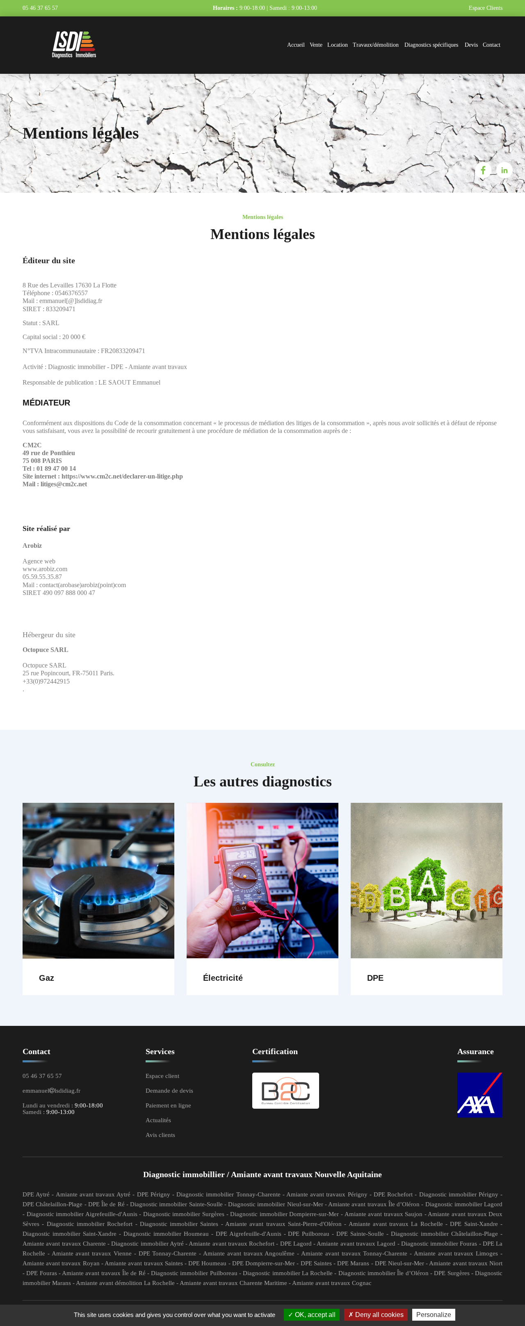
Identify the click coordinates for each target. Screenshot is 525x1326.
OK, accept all (314, 1314)
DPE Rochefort (393, 1194)
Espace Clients (485, 8)
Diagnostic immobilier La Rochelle (288, 1273)
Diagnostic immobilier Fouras (439, 1243)
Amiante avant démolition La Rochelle (125, 1283)
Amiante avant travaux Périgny (327, 1194)
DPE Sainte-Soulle (360, 1233)
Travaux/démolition (376, 45)
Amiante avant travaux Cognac (332, 1283)
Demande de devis (169, 1090)
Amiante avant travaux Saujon (384, 1214)
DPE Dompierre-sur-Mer (263, 1263)
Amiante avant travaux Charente (64, 1243)
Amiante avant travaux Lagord (356, 1243)
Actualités (158, 1120)
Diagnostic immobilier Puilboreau (194, 1273)
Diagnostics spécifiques (431, 45)
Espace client (162, 1076)
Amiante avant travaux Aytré (93, 1194)
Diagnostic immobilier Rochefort (90, 1224)
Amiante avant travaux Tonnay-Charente (354, 1253)
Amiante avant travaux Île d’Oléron (374, 1204)
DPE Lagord (296, 1243)
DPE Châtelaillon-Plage (52, 1204)
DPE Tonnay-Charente (168, 1253)
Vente (316, 45)
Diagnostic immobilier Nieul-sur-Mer (275, 1204)
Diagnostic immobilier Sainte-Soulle (176, 1204)
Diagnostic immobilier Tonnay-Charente (228, 1194)
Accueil (296, 45)
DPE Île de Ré (106, 1204)
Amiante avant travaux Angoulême (248, 1253)
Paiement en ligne (168, 1105)
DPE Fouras (41, 1273)
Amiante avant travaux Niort (465, 1263)
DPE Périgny (153, 1194)
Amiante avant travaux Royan (61, 1263)
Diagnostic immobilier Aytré (147, 1243)
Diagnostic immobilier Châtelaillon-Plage (444, 1233)
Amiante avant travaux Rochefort (231, 1243)
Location (337, 45)
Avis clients (160, 1135)
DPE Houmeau (207, 1263)
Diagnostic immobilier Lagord (464, 1204)
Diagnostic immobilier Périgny (458, 1194)
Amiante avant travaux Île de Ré (103, 1273)
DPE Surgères (451, 1273)
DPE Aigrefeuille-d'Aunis (248, 1233)
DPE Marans (353, 1263)
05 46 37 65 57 (41, 8)
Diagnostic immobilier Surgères (183, 1214)
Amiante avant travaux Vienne (92, 1253)
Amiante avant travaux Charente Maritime (233, 1283)
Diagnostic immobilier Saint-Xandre (69, 1233)
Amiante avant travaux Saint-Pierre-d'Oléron (283, 1224)
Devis (471, 45)
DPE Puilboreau (308, 1233)
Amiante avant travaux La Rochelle (396, 1224)
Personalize (433, 1314)
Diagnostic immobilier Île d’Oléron (383, 1273)
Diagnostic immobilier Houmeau (166, 1233)
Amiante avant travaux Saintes (144, 1263)
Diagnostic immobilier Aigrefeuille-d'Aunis (82, 1214)
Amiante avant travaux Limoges (456, 1253)
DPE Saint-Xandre (474, 1224)
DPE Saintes (316, 1263)
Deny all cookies (379, 1314)
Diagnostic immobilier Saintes (179, 1224)
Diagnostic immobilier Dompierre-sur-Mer (284, 1214)
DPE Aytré (36, 1194)
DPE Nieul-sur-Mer (399, 1263)
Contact (491, 45)
